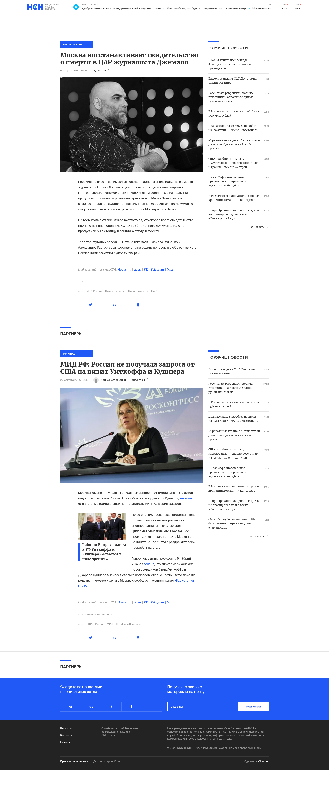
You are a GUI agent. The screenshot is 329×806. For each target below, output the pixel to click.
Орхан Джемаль (115, 291)
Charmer (263, 761)
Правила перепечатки (74, 761)
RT (95, 204)
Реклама (65, 742)
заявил (149, 564)
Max (170, 269)
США (89, 624)
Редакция (66, 728)
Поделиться (98, 70)
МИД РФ (112, 624)
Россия (99, 624)
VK (146, 269)
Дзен (137, 269)
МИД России (94, 291)
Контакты (66, 735)
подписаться (253, 707)
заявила (186, 498)
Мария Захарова (138, 291)
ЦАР (154, 291)
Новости (124, 269)
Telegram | (159, 269)
